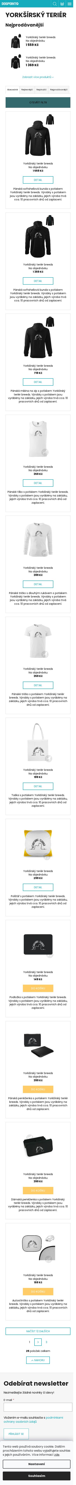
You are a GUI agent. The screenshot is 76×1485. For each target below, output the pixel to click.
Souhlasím (36, 1476)
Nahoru (39, 1360)
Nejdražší (41, 89)
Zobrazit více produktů (36, 77)
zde (56, 1455)
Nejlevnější (27, 89)
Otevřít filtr (38, 102)
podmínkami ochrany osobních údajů (33, 1420)
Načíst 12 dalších (38, 1331)
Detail (38, 180)
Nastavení (36, 1464)
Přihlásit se (16, 1434)
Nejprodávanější (59, 89)
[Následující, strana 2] (38, 1342)
